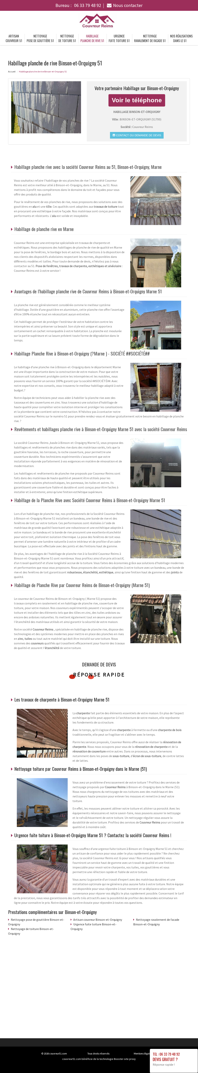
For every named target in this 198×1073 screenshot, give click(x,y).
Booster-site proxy (125, 1059)
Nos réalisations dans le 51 (181, 38)
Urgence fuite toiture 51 (119, 38)
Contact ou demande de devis (138, 135)
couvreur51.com (58, 1053)
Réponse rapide (99, 674)
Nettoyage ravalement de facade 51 (150, 38)
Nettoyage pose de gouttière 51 (40, 38)
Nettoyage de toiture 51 (67, 38)
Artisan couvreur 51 (14, 38)
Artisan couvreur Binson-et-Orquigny (97, 920)
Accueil (11, 71)
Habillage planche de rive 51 (92, 38)
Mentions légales (143, 1053)
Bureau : (78, 5)
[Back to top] (187, 1062)
